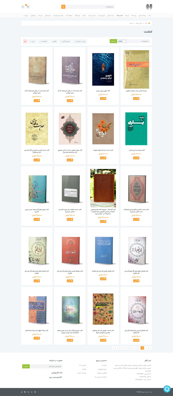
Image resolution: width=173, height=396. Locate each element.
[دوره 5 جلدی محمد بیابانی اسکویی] (136, 69)
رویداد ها (133, 15)
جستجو (113, 41)
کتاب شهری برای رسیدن (103, 91)
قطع (54, 41)
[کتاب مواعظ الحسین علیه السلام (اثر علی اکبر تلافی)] (70, 249)
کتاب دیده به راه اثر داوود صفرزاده (103, 150)
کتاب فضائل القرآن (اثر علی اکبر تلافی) (103, 271)
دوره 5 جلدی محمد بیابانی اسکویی (136, 91)
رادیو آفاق (77, 15)
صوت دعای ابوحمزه (58, 15)
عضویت (26, 366)
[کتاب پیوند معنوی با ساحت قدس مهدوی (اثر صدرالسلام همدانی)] (70, 128)
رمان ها (40, 15)
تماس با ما (82, 365)
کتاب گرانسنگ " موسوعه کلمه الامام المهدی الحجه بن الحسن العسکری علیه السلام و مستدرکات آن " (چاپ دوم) (103, 211)
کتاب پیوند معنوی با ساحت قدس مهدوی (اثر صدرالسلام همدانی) (70, 151)
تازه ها (127, 15)
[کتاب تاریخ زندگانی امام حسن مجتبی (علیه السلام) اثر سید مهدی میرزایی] (70, 309)
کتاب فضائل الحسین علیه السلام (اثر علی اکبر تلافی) (136, 331)
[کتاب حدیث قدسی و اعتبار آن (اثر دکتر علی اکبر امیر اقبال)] (37, 128)
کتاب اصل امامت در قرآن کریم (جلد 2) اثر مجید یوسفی (70, 92)
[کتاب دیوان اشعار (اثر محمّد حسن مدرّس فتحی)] (37, 188)
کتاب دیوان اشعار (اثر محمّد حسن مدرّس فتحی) (37, 210)
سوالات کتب (69, 15)
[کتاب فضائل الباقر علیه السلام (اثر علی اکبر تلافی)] (37, 249)
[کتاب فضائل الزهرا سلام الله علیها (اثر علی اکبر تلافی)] (136, 249)
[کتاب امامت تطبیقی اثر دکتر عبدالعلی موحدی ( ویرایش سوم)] (103, 309)
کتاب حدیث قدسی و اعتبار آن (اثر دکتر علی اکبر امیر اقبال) (36, 151)
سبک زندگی (110, 15)
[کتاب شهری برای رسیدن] (103, 69)
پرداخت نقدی (142, 15)
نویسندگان (47, 15)
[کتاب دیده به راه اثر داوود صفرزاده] (103, 128)
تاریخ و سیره (101, 15)
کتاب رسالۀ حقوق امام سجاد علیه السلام (36, 330)
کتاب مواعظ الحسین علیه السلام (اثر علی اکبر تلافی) (70, 272)
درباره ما (26, 15)
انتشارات (44, 41)
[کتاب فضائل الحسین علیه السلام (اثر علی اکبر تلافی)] (136, 309)
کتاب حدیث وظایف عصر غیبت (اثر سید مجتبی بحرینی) (69, 210)
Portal (139, 392)
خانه (150, 15)
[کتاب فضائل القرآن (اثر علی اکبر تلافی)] (103, 249)
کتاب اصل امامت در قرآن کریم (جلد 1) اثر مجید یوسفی (37, 92)
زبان (33, 41)
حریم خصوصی (102, 369)
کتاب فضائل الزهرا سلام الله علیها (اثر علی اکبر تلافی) (136, 272)
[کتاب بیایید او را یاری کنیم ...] (136, 128)
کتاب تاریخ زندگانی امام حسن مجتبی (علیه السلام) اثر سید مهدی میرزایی (70, 331)
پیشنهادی (33, 15)
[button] (28, 7)
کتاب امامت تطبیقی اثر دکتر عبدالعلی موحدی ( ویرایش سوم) (103, 331)
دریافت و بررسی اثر (101, 377)
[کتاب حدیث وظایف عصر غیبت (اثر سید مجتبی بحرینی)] (70, 188)
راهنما (84, 369)
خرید (135, 98)
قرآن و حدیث (91, 15)
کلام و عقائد (119, 15)
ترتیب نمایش (80, 41)
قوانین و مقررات (102, 373)
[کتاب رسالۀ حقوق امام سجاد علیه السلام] (37, 309)
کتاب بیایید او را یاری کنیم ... (136, 150)
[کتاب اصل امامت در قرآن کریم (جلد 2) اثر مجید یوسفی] (70, 69)
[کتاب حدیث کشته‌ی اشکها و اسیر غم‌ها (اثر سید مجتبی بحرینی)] (136, 188)
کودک (84, 15)
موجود (120, 41)
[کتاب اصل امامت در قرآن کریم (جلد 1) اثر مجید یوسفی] (37, 69)
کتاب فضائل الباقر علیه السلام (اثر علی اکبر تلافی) (37, 272)
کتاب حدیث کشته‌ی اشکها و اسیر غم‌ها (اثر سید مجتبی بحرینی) (136, 210)
